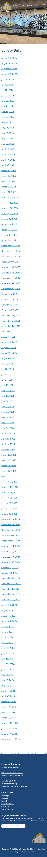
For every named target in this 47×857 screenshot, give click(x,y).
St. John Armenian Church (22, 5)
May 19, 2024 (7, 680)
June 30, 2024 (8, 648)
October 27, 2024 (9, 567)
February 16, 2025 (9, 487)
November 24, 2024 (10, 546)
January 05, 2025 (9, 513)
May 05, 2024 (7, 685)
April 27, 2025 (8, 433)
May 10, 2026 (7, 138)
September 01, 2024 (10, 599)
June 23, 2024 (7, 653)
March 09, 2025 (8, 471)
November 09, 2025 (10, 283)
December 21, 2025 (10, 251)
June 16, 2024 (7, 658)
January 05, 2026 (9, 235)
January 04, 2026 (9, 240)
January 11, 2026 (9, 229)
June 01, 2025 (7, 406)
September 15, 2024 (10, 588)
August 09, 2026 (9, 68)
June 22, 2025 (8, 390)
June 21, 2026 (7, 106)
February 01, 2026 (9, 213)
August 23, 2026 (9, 58)
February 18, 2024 (9, 723)
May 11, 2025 (7, 422)
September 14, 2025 (10, 326)
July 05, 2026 (7, 95)
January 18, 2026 (9, 224)
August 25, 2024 (9, 605)
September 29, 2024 (10, 578)
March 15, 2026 (8, 181)
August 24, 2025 (9, 342)
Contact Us (5, 806)
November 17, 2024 (10, 551)
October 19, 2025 (9, 299)
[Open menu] (44, 5)
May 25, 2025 (7, 411)
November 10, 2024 (10, 556)
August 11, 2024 (9, 615)
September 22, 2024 (11, 583)
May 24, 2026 (7, 127)
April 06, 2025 (8, 449)
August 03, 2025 (9, 358)
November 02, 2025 (10, 288)
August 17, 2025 (8, 347)
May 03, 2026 (7, 143)
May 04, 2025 (7, 428)
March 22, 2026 (8, 175)
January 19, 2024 (9, 733)
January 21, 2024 (9, 728)
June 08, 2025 (8, 401)
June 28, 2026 (7, 100)
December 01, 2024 (10, 540)
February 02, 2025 (10, 497)
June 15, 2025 (7, 395)
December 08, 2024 (10, 535)
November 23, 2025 (10, 272)
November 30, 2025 (10, 267)
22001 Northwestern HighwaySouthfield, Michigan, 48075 (12, 774)
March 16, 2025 (8, 465)
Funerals (4, 801)
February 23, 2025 (9, 481)
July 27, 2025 (7, 363)
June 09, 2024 (8, 664)
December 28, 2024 (10, 519)
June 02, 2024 (8, 669)
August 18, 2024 (9, 610)
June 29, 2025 (7, 385)
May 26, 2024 (7, 674)
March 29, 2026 (8, 170)
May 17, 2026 (7, 133)
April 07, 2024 (8, 696)
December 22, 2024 (10, 524)
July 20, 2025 (7, 369)
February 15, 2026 (9, 202)
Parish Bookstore (7, 804)
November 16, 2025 (10, 277)
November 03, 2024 (10, 562)
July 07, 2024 (7, 642)
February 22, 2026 (10, 197)
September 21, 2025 (10, 320)
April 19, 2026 (8, 154)
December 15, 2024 (10, 529)
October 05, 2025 (9, 310)
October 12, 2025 (9, 304)
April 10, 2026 (8, 159)
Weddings (5, 795)
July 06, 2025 (7, 379)
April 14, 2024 (8, 690)
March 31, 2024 (8, 701)
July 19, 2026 (7, 84)
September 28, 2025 (10, 315)
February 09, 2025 (10, 492)
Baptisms (4, 798)
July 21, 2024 (7, 631)
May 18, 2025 (7, 417)
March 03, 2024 (8, 717)
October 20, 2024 (9, 572)
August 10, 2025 (9, 352)
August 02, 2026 (9, 74)
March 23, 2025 (8, 460)
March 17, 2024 (8, 706)
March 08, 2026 (8, 186)
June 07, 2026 (7, 116)
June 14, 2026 (7, 111)
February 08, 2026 (10, 208)
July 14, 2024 (7, 637)
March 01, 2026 (8, 192)
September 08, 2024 (11, 594)
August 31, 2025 (9, 336)
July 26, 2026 (7, 79)
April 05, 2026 (8, 165)
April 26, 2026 (8, 149)
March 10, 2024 (8, 712)
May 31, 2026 (7, 122)
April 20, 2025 (8, 438)
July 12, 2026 (7, 90)
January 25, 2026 (9, 218)
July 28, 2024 (7, 626)
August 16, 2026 (9, 63)
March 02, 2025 (8, 476)
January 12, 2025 (9, 508)
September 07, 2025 (10, 331)
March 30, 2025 (8, 454)
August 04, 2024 (9, 621)
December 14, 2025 (10, 256)
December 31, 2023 (10, 739)
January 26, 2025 (9, 503)
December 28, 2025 (10, 245)
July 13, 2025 (7, 374)
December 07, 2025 (10, 261)
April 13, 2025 (8, 444)
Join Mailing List (7, 809)
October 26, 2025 (9, 293)
